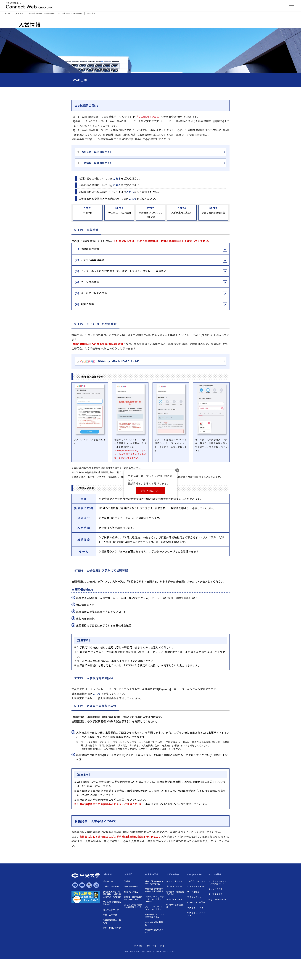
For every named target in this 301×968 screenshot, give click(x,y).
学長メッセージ (131, 886)
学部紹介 (128, 881)
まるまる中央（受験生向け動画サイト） (133, 906)
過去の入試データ (111, 909)
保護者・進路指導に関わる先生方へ (133, 898)
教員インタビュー (132, 892)
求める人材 (108, 881)
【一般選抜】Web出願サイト (95, 162)
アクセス (138, 946)
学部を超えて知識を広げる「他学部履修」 (154, 890)
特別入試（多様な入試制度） (112, 903)
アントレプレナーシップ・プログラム (154, 908)
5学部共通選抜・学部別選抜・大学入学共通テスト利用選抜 (112, 894)
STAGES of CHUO (195, 886)
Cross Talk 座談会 (196, 902)
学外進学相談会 (216, 894)
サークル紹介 (193, 892)
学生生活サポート (174, 899)
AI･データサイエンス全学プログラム (154, 915)
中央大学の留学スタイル (154, 931)
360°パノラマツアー (196, 881)
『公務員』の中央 (174, 886)
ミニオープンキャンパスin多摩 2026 (217, 882)
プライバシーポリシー (157, 946)
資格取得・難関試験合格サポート (175, 893)
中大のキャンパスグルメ (196, 914)
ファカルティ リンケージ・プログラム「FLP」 (154, 899)
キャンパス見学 (216, 889)
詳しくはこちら (150, 491)
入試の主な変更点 (111, 886)
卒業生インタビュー (196, 907)
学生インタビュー (195, 897)
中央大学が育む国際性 (154, 923)
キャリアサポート (174, 881)
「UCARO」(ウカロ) (148, 116)
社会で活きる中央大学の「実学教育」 (154, 882)
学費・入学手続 (110, 915)
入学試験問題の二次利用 (112, 921)
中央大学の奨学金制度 (175, 906)
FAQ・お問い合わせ (112, 928)
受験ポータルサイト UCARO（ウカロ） (118, 361)
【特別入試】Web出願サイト (95, 152)
